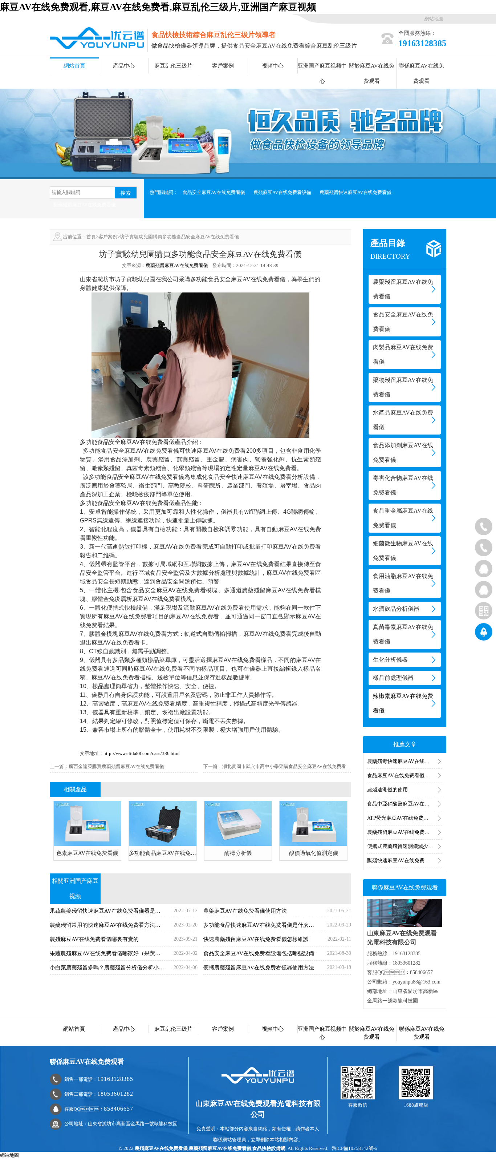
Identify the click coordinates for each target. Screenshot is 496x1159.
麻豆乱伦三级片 (173, 66)
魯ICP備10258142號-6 (354, 1148)
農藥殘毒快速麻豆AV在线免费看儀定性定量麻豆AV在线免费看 (404, 761)
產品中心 (124, 66)
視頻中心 (273, 66)
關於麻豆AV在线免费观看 (371, 73)
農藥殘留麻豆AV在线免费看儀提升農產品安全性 (404, 832)
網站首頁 (74, 66)
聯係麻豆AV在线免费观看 (421, 73)
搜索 (126, 193)
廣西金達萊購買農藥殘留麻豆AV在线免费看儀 (116, 766)
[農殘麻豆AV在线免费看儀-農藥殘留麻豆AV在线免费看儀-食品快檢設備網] (97, 37)
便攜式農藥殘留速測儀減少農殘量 (404, 846)
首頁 (91, 236)
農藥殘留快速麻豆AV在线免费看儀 (355, 192)
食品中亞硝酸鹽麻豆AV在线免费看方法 (404, 804)
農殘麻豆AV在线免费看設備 (282, 192)
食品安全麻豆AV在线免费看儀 (214, 192)
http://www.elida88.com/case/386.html (141, 753)
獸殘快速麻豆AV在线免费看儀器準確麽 (404, 860)
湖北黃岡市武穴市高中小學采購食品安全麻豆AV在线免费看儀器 (288, 766)
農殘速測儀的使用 (387, 789)
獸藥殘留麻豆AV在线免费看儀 (84, 204)
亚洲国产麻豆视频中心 (322, 73)
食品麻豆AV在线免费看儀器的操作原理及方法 (404, 775)
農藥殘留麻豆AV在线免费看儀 (177, 265)
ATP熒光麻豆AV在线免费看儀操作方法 (404, 818)
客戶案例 (223, 66)
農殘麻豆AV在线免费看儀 (161, 1148)
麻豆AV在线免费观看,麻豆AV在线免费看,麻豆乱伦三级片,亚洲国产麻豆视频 (158, 7)
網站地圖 (433, 18)
